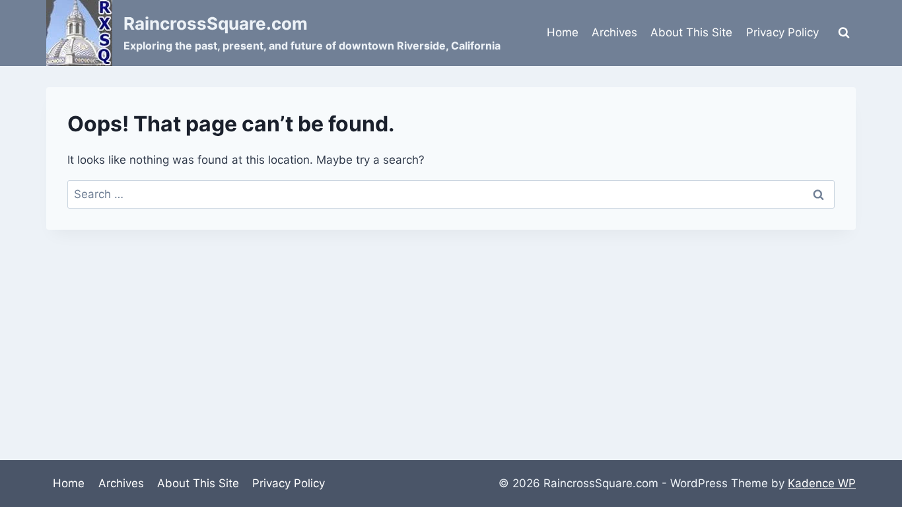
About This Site (691, 32)
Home (562, 32)
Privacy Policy (782, 32)
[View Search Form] (844, 33)
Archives (614, 32)
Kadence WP (822, 483)
